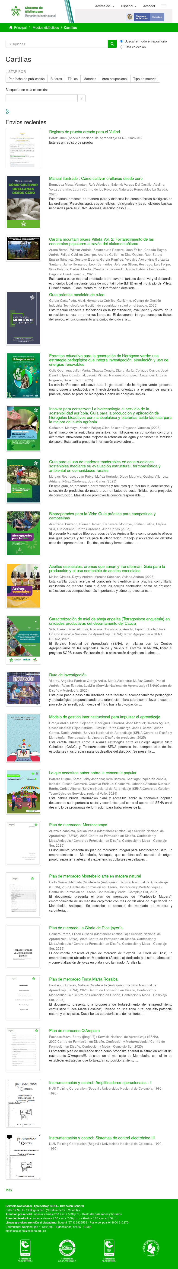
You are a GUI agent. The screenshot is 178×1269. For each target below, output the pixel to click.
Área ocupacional (114, 78)
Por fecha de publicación (27, 78)
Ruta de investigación (67, 674)
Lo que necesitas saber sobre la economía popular (93, 772)
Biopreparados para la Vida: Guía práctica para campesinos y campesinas (102, 516)
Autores (56, 78)
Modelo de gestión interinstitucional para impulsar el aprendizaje (104, 716)
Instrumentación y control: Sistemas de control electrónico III (102, 1137)
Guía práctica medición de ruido (76, 294)
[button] (105, 6)
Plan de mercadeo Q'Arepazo (74, 1030)
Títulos (73, 78)
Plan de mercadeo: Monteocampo (78, 824)
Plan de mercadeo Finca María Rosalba (83, 979)
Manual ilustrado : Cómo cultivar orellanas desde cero (96, 178)
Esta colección (135, 47)
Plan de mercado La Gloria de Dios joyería (86, 927)
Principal (20, 27)
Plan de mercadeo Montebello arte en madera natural (95, 876)
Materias (89, 78)
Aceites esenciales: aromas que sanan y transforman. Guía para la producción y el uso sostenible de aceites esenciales (107, 568)
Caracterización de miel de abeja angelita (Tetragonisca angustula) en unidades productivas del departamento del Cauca (109, 621)
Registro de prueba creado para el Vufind (84, 131)
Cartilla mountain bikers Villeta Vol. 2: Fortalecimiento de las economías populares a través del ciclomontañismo (101, 241)
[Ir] (112, 44)
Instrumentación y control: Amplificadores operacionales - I (100, 1082)
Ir (81, 98)
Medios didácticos (46, 27)
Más (9, 1190)
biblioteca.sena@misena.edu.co (26, 1231)
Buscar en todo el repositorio (146, 41)
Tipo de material (145, 78)
